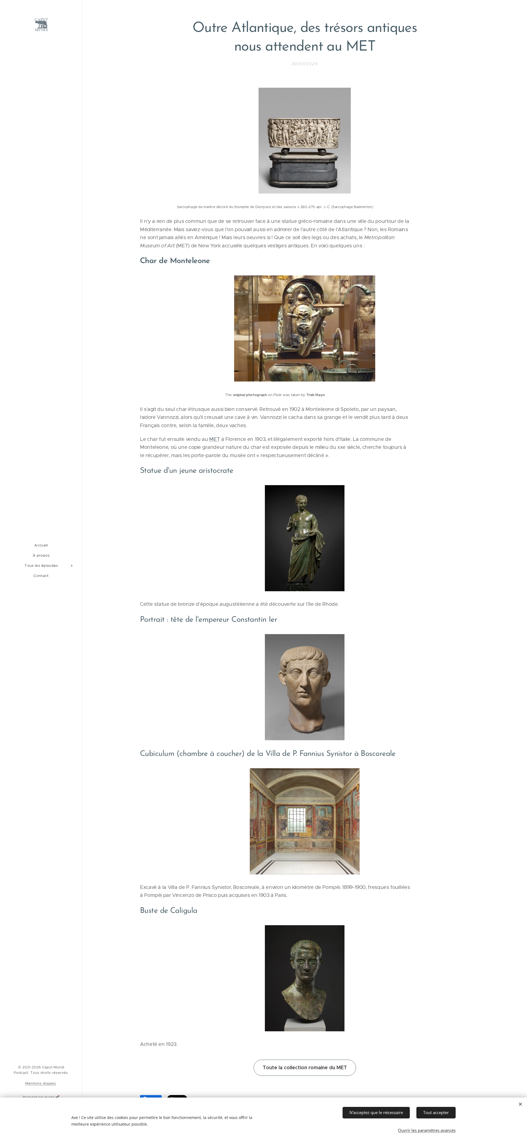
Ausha (49, 1097)
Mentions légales (40, 1083)
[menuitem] (41, 545)
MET (214, 439)
